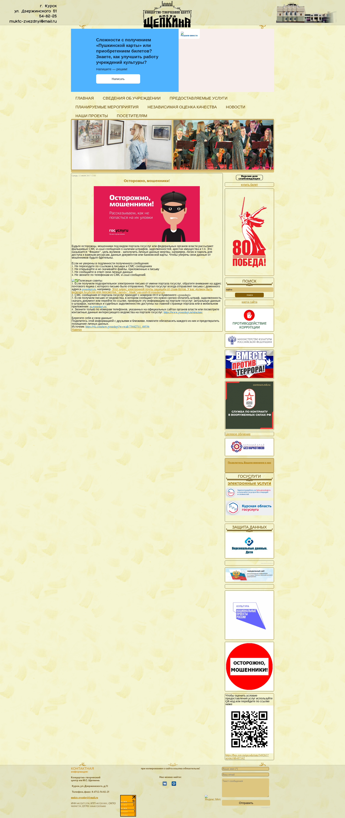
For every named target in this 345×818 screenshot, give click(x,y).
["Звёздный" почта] (174, 785)
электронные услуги (249, 483)
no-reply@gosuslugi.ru (152, 292)
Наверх (77, 329)
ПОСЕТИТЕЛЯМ (132, 115)
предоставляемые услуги (198, 98)
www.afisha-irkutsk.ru (267, 563)
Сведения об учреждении (132, 98)
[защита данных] (249, 556)
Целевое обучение (238, 434)
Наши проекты (91, 115)
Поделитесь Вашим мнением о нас (249, 462)
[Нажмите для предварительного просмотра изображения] (147, 242)
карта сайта (249, 302)
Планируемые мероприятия (107, 106)
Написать (118, 79)
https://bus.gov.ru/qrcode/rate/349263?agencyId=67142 (247, 756)
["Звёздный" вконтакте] (164, 785)
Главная (84, 98)
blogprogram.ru (265, 807)
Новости (235, 106)
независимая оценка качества (182, 106)
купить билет (249, 184)
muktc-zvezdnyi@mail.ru (84, 797)
